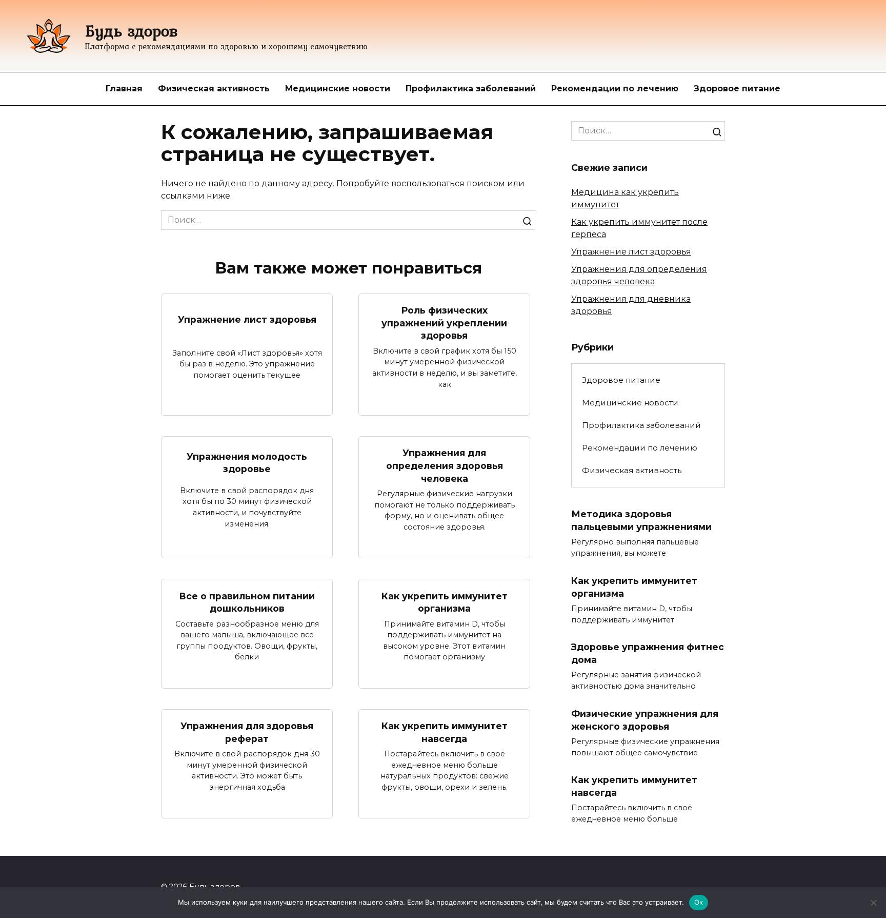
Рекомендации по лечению (614, 88)
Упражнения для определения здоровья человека (444, 465)
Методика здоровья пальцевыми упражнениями (641, 520)
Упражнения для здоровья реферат (246, 732)
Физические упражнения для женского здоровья (644, 720)
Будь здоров (131, 30)
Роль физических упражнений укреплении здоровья (444, 323)
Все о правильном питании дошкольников (247, 602)
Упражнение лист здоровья (247, 319)
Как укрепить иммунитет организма (444, 602)
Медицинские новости (337, 88)
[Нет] (873, 902)
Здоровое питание (737, 88)
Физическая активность (214, 88)
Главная (124, 88)
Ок (698, 902)
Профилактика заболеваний (471, 88)
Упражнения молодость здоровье (247, 462)
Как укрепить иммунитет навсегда (444, 732)
